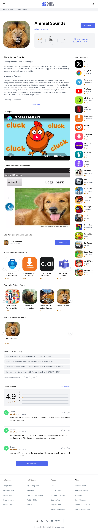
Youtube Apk (8, 505)
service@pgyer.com (82, 509)
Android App (56, 490)
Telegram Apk (8, 500)
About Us (78, 495)
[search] (93, 4)
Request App (56, 505)
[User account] (47, 521)
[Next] (66, 198)
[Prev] (8, 198)
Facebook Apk (8, 490)
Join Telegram (80, 500)
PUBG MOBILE (32, 500)
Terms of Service (81, 490)
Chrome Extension (58, 495)
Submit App (55, 500)
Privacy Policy (80, 486)
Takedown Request (58, 509)
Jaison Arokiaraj (41, 29)
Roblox (29, 505)
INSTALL (87, 25)
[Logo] (48, 3)
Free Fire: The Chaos (35, 495)
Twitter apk (7, 495)
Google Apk (7, 486)
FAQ (52, 486)
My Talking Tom (33, 486)
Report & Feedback (82, 505)
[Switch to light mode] (42, 521)
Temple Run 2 (32, 490)
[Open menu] (4, 3)
